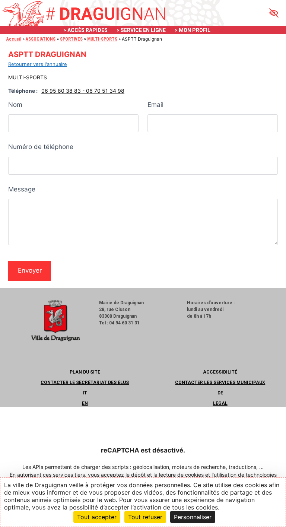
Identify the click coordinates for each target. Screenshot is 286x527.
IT (85, 393)
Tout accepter (97, 517)
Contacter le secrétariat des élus (85, 382)
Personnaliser (193, 517)
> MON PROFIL (192, 30)
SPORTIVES (71, 39)
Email (155, 104)
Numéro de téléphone (40, 146)
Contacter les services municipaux (220, 382)
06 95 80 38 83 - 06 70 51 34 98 (82, 91)
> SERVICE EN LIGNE (141, 30)
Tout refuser (145, 517)
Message (21, 189)
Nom (15, 104)
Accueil (13, 39)
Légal (220, 403)
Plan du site (85, 372)
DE (220, 393)
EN (85, 403)
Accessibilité (220, 372)
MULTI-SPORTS (102, 39)
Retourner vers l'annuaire (37, 64)
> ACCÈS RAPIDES (85, 30)
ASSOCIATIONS (40, 39)
